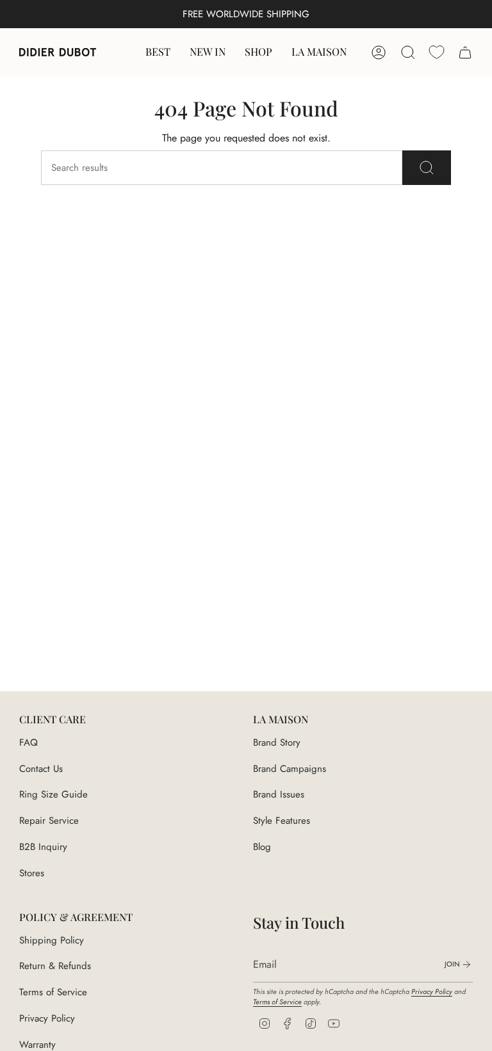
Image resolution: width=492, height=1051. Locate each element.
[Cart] (465, 52)
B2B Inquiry (43, 847)
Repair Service (49, 821)
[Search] (426, 167)
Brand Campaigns (289, 769)
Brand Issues (278, 794)
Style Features (281, 821)
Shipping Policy (51, 940)
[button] (258, 52)
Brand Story (276, 742)
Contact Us (41, 769)
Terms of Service (53, 992)
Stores (31, 873)
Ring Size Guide (53, 794)
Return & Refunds (55, 966)
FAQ (28, 742)
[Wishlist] (436, 52)
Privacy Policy (47, 1018)
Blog (262, 847)
